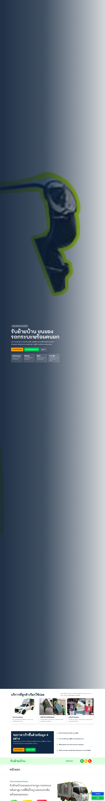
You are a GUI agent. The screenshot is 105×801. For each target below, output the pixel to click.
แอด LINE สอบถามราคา (32, 349)
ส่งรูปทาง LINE (30, 749)
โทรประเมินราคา (18, 749)
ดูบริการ (43, 349)
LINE (97, 798)
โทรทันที (98, 793)
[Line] (82, 761)
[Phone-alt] (86, 761)
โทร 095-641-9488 (17, 349)
